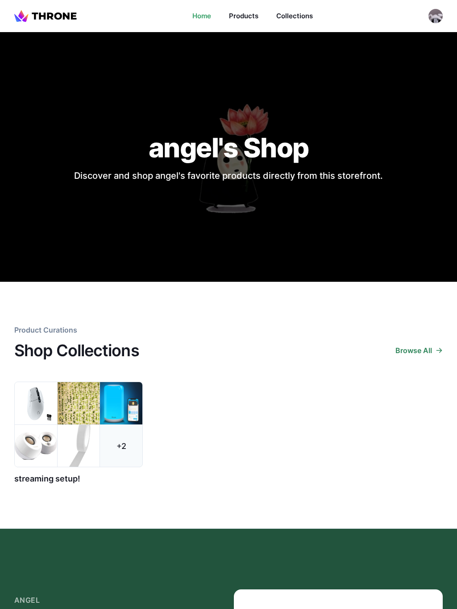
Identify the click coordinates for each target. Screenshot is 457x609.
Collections (294, 16)
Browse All (413, 350)
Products (243, 16)
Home (201, 16)
